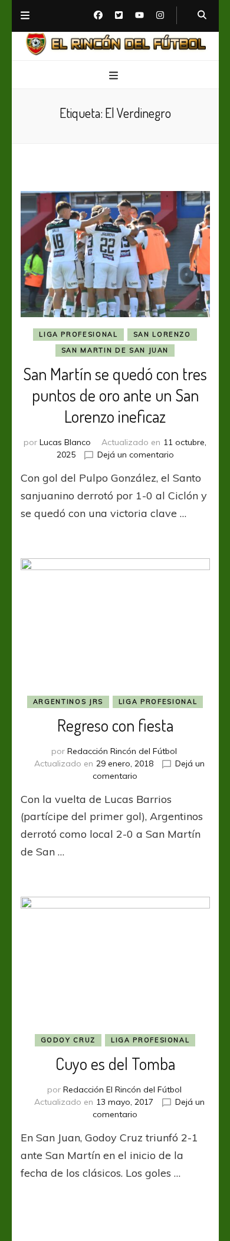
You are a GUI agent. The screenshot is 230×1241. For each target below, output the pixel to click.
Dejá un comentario (135, 454)
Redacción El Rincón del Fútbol (122, 1089)
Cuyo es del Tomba (115, 1063)
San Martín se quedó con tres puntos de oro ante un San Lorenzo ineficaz (115, 395)
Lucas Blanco (65, 442)
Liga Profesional (78, 334)
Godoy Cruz (68, 1040)
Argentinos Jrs (68, 701)
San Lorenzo (162, 334)
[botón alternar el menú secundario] (25, 16)
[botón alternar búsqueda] (202, 15)
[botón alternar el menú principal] (115, 75)
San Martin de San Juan (115, 350)
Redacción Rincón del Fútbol (122, 751)
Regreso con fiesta (115, 725)
